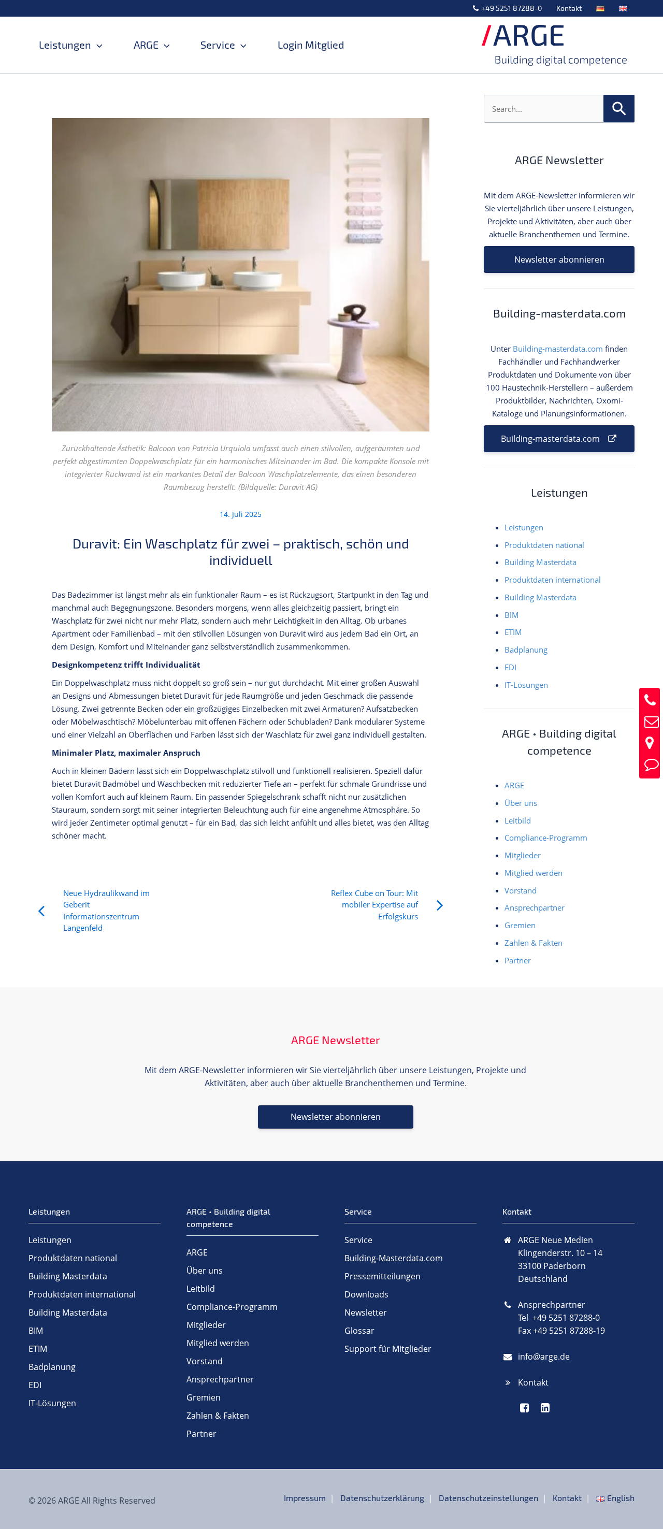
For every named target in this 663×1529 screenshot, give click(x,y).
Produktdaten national (544, 545)
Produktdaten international (553, 579)
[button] (97, 45)
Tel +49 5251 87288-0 (559, 1317)
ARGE (146, 45)
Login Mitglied (311, 45)
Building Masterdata (540, 562)
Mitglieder (523, 855)
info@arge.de (544, 1356)
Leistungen (65, 45)
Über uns (521, 803)
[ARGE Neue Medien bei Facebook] (524, 1408)
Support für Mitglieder (387, 1348)
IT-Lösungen (526, 685)
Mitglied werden (534, 873)
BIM (512, 615)
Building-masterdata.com (558, 348)
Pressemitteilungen (382, 1276)
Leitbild (518, 820)
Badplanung (526, 649)
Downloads (366, 1294)
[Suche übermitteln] (619, 108)
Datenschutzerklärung (382, 1498)
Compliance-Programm (546, 837)
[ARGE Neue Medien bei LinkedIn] (545, 1408)
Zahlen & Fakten (534, 942)
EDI (510, 667)
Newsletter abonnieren (559, 259)
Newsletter (365, 1312)
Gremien (520, 925)
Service (217, 45)
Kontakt (569, 8)
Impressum (305, 1498)
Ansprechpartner (535, 907)
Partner (518, 960)
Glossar (359, 1330)
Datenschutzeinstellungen (488, 1498)
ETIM (513, 632)
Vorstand (521, 890)
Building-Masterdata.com (393, 1258)
